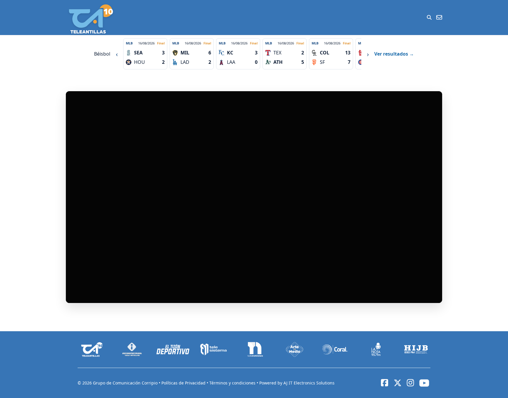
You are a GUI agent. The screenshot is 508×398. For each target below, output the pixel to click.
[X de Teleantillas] (397, 383)
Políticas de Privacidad (184, 383)
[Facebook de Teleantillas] (384, 382)
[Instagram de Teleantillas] (410, 382)
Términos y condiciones (233, 383)
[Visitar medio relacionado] (92, 349)
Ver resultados (394, 54)
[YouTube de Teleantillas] (424, 383)
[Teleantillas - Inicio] (91, 19)
